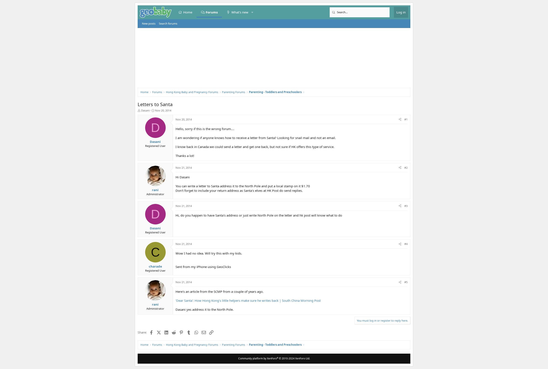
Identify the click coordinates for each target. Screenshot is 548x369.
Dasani (145, 110)
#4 (406, 244)
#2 (406, 168)
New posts (148, 23)
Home (187, 12)
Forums (212, 12)
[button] (252, 12)
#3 (406, 206)
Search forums (168, 23)
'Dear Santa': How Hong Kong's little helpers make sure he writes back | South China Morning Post (248, 300)
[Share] (400, 119)
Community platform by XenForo (274, 358)
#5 (406, 282)
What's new (239, 12)
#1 (406, 119)
